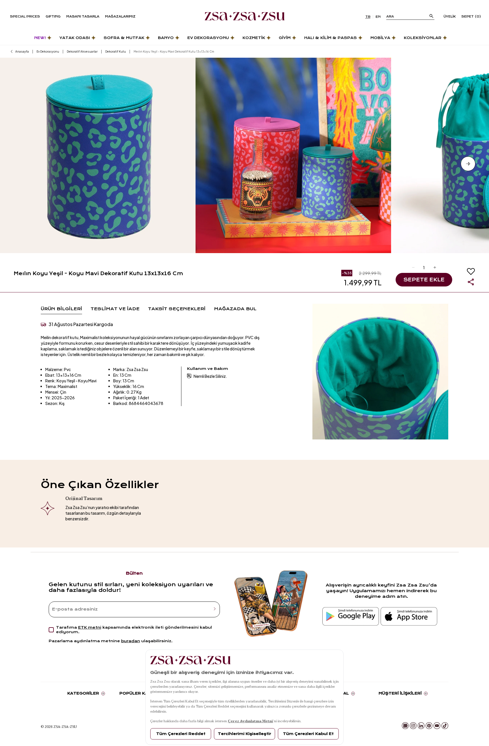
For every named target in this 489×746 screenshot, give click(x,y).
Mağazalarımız (120, 16)
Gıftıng (53, 16)
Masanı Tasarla (82, 16)
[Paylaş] (471, 281)
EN (378, 17)
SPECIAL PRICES (25, 16)
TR (367, 17)
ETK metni (89, 627)
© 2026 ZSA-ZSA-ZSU (59, 726)
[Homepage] (245, 16)
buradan (130, 641)
